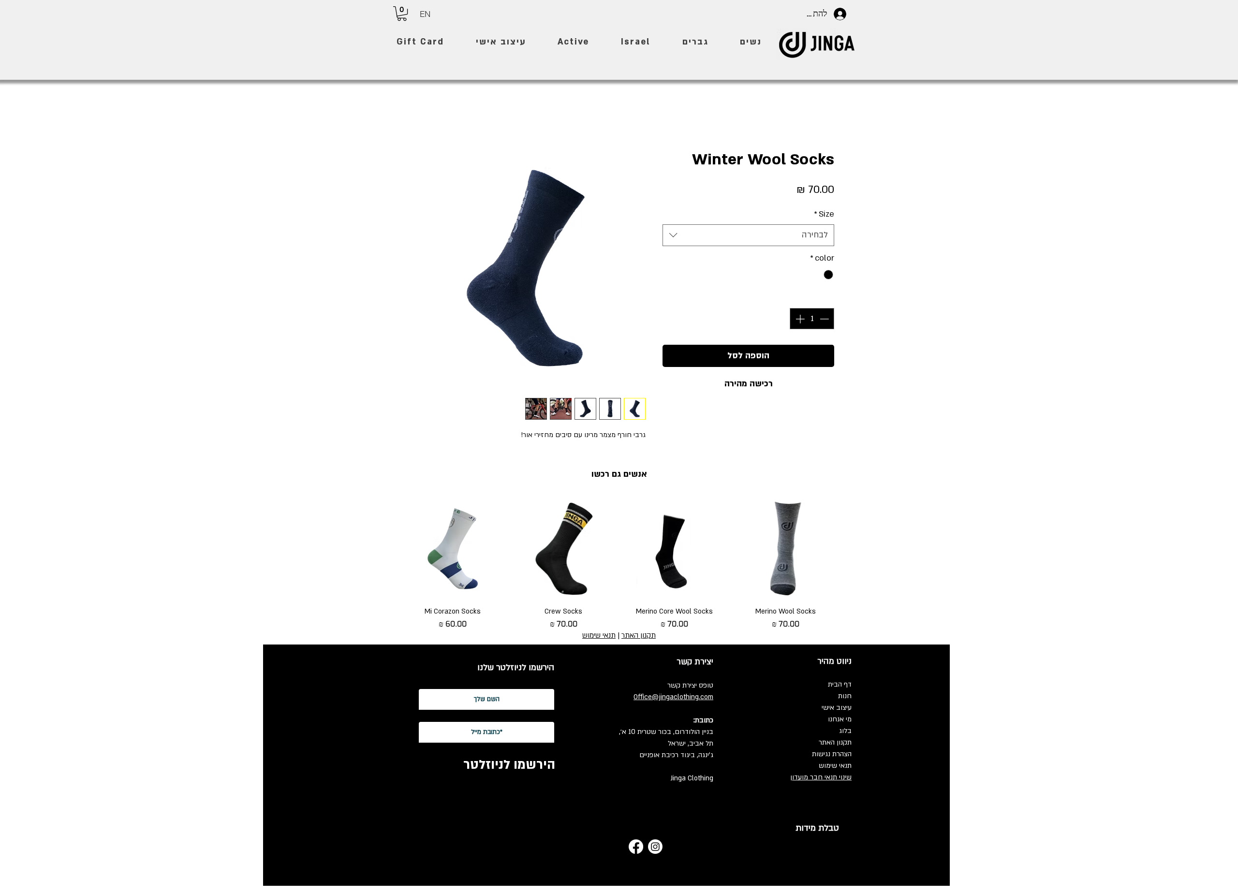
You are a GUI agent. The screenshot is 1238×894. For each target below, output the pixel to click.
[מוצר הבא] (388, 549)
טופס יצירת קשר (690, 685)
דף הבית (840, 684)
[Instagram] (655, 847)
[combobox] (748, 236)
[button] (402, 13)
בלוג (845, 731)
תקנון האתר (835, 742)
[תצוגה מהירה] (786, 549)
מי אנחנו (840, 719)
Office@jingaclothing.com (673, 697)
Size (824, 214)
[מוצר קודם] (850, 549)
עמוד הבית (818, 114)
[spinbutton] (812, 319)
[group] (619, 565)
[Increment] (799, 319)
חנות (845, 696)
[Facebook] (636, 847)
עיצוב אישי (837, 708)
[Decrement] (825, 319)
